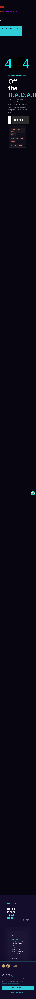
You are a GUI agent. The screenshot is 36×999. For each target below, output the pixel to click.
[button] (2, 37)
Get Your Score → (16, 958)
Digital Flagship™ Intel (16, 145)
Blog (22, 138)
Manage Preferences (18, 992)
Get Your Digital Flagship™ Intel (11, 31)
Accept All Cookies (18, 987)
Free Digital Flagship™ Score (16, 130)
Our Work (13, 141)
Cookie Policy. (22, 981)
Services (13, 134)
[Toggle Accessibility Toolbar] (33, 493)
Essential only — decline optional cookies (18, 995)
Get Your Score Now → (12, 11)
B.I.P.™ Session (14, 138)
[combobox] (9, 120)
